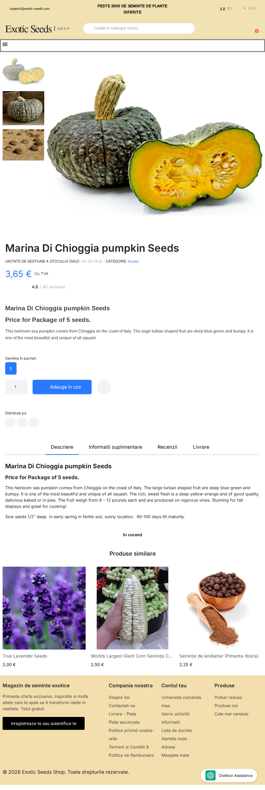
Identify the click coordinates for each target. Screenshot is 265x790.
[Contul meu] (236, 29)
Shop (64, 28)
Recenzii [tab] (168, 447)
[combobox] (139, 28)
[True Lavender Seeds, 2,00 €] (44, 617)
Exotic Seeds (28, 28)
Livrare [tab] (201, 447)
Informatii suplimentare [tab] (115, 447)
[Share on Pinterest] (33, 422)
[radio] (11, 368)
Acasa (133, 261)
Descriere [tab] (62, 447)
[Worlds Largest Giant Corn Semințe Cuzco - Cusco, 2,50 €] (132, 617)
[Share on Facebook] (10, 422)
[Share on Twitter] (22, 422)
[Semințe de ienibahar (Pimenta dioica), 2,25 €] (220, 617)
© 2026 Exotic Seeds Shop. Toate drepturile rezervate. (66, 772)
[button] (254, 28)
